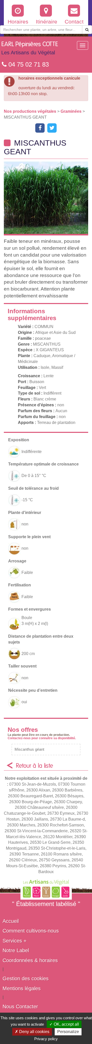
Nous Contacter (20, 1006)
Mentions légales (22, 988)
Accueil (11, 921)
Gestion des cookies (26, 978)
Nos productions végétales (30, 111)
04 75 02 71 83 (28, 64)
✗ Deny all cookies (32, 1031)
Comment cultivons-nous (31, 931)
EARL (29, 48)
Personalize (68, 1031)
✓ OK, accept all (64, 1024)
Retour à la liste (34, 766)
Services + (15, 941)
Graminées (72, 111)
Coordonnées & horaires (30, 960)
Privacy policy (46, 1039)
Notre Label (16, 950)
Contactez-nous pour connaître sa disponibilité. (42, 738)
